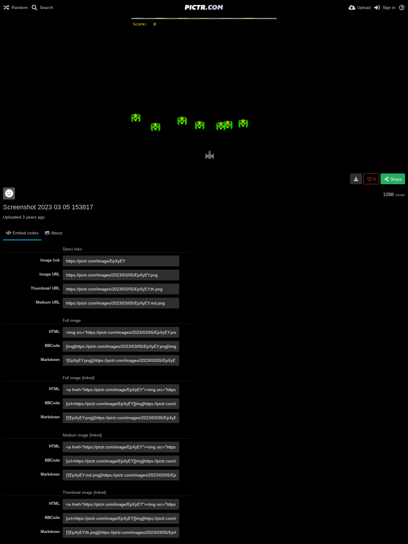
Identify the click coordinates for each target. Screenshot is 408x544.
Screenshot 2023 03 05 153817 (48, 207)
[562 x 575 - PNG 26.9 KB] (356, 178)
